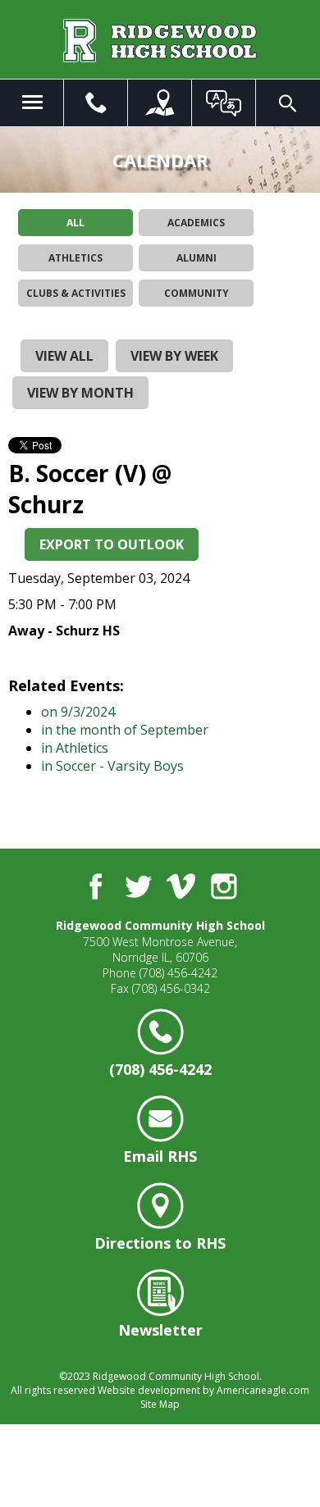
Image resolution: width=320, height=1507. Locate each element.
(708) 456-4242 (178, 973)
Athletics (75, 258)
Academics (196, 223)
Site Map (160, 1404)
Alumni (196, 258)
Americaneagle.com (263, 1390)
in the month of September (124, 730)
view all (64, 356)
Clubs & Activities (76, 293)
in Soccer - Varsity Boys (112, 766)
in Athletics (74, 748)
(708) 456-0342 (171, 988)
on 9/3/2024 (78, 712)
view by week (174, 356)
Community (196, 293)
